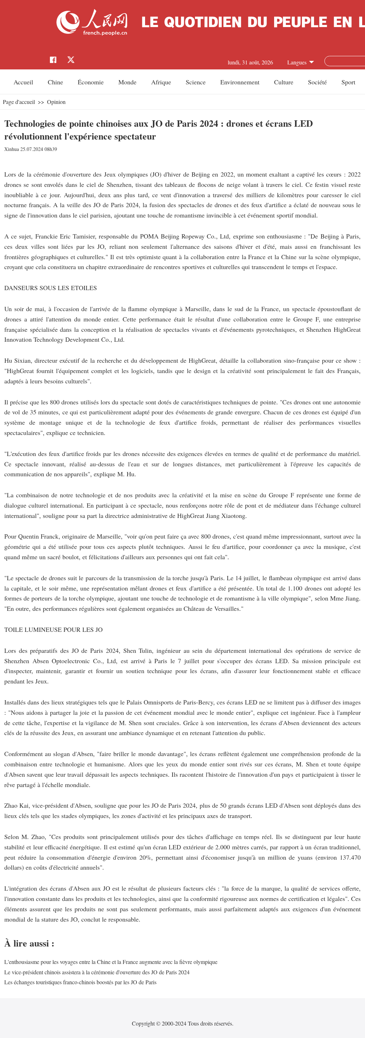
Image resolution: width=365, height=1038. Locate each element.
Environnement (239, 82)
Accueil (23, 82)
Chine (55, 82)
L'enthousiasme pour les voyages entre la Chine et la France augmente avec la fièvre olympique (110, 961)
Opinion (56, 101)
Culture (283, 82)
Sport (348, 82)
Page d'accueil (19, 101)
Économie (91, 82)
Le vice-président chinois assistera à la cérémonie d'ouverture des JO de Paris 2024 (97, 972)
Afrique (161, 82)
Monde (127, 82)
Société (317, 82)
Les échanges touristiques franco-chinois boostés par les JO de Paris (80, 982)
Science (196, 82)
